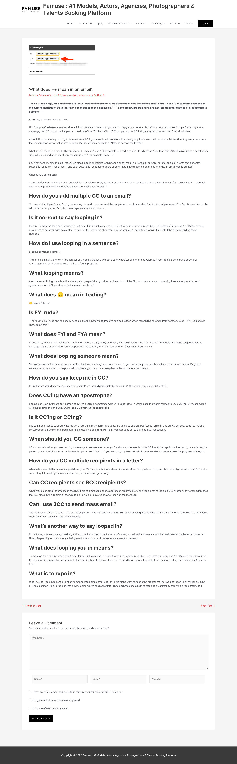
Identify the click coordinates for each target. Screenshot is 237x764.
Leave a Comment (39, 95)
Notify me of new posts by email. (50, 708)
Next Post (208, 606)
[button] (129, 23)
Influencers (85, 95)
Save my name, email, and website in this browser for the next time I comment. (78, 691)
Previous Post (31, 606)
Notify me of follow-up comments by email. (56, 700)
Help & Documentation (64, 95)
